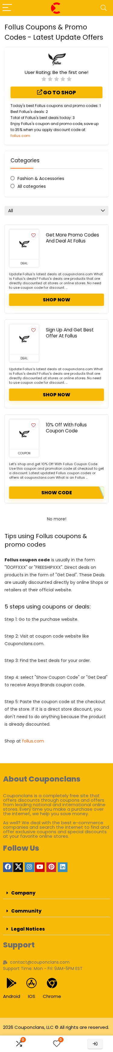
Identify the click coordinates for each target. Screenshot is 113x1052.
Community (26, 911)
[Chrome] (52, 983)
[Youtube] (40, 867)
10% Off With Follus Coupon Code (66, 428)
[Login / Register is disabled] (95, 1044)
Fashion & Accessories (40, 178)
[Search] (103, 8)
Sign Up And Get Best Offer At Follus (70, 333)
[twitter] (18, 867)
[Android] (11, 983)
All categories (31, 186)
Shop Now (56, 299)
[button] (56, 893)
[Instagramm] (29, 867)
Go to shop (59, 92)
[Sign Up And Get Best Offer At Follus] (24, 339)
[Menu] (7, 8)
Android (11, 996)
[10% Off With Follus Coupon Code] (24, 434)
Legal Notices (28, 929)
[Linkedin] (62, 867)
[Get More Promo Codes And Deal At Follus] (24, 244)
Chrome (52, 996)
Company (23, 893)
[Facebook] (8, 867)
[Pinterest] (51, 867)
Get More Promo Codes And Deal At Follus (72, 238)
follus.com (20, 135)
